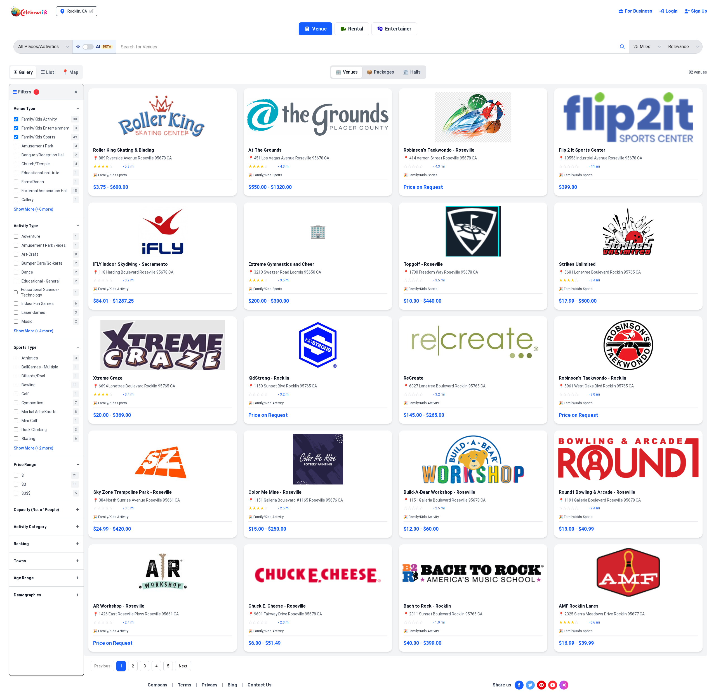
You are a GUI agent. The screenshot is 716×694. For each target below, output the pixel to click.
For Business (638, 11)
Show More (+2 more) (33, 448)
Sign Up (699, 11)
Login (671, 11)
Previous (102, 666)
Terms (184, 685)
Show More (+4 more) (33, 331)
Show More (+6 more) (33, 209)
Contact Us (260, 685)
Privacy (209, 685)
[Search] (622, 46)
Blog (232, 685)
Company (157, 685)
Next (183, 666)
